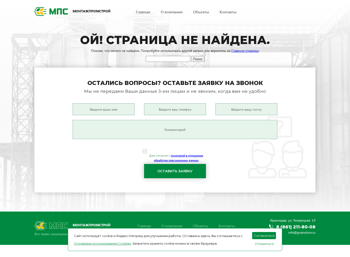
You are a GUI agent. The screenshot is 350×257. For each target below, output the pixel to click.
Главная (143, 11)
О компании (172, 11)
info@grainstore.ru (301, 18)
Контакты (228, 11)
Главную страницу (245, 50)
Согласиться (264, 235)
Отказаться (264, 244)
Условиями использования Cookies (102, 243)
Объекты (201, 11)
